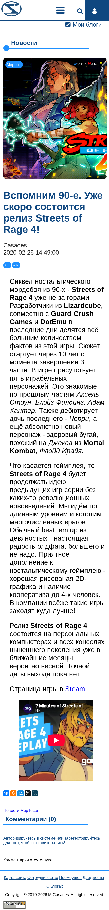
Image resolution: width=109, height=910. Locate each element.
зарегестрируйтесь (82, 838)
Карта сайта (15, 877)
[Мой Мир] (20, 793)
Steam (75, 689)
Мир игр (14, 64)
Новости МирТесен (21, 810)
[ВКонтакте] (6, 793)
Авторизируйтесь (19, 838)
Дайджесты (93, 877)
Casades (15, 245)
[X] (28, 793)
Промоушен (70, 877)
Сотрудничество (42, 877)
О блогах (54, 886)
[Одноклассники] (13, 793)
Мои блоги (86, 24)
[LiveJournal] (35, 793)
